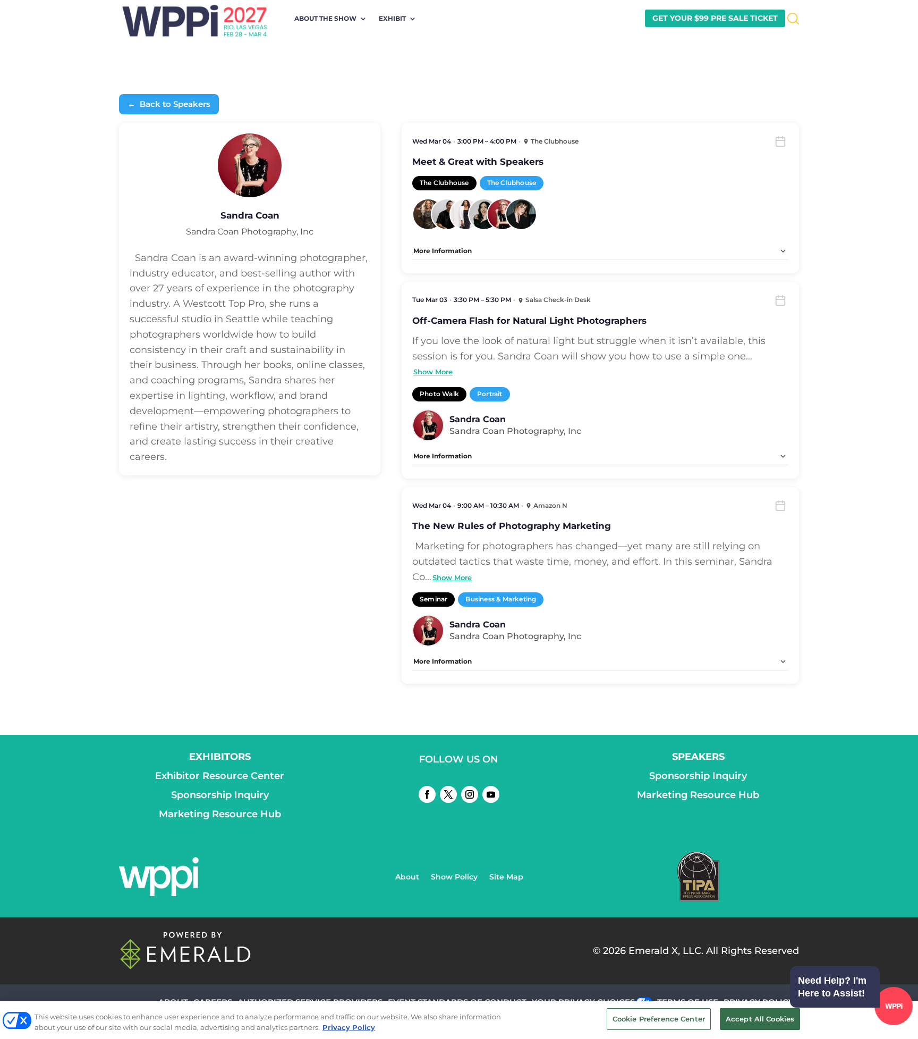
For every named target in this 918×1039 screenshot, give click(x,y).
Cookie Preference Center (659, 1019)
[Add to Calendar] (780, 141)
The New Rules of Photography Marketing (511, 526)
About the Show (325, 18)
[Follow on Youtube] (490, 794)
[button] (849, 1007)
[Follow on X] (448, 794)
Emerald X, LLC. (665, 951)
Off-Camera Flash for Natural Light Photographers (529, 320)
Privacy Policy (348, 1027)
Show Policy (454, 877)
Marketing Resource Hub (220, 814)
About (407, 877)
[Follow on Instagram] (469, 794)
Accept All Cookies (760, 1019)
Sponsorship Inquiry (220, 795)
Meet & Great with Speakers (477, 161)
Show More (433, 371)
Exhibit (392, 18)
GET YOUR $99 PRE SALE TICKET (715, 18)
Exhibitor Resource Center (219, 776)
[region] (459, 1020)
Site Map (506, 877)
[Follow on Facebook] (427, 794)
